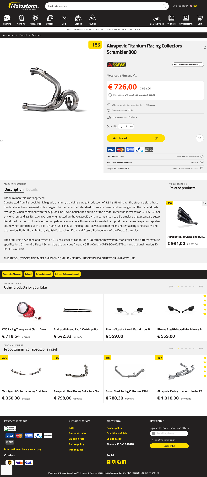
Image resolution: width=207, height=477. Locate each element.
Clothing (21, 23)
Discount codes (77, 433)
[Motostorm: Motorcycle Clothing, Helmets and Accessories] (24, 6)
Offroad (50, 23)
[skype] (119, 462)
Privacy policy (114, 428)
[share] (204, 47)
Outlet (92, 23)
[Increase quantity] (131, 126)
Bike (64, 23)
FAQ (71, 428)
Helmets (7, 23)
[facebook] (124, 462)
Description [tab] (14, 189)
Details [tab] (32, 189)
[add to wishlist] (204, 203)
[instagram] (108, 462)
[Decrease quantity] (121, 126)
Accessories (35, 23)
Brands (78, 23)
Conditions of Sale (117, 433)
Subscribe (169, 446)
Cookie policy (114, 439)
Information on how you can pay (22, 449)
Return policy (76, 444)
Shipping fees (76, 439)
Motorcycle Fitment (119, 75)
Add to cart (120, 138)
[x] (114, 462)
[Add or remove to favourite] (200, 138)
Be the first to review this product (186, 64)
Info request (76, 449)
